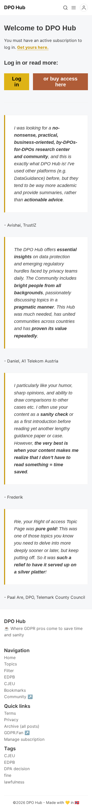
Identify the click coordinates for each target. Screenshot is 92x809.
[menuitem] (46, 657)
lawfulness (14, 781)
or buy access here (60, 81)
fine (7, 775)
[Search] (65, 8)
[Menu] (74, 8)
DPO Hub (34, 802)
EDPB (9, 762)
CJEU (9, 755)
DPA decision (17, 768)
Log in (16, 81)
